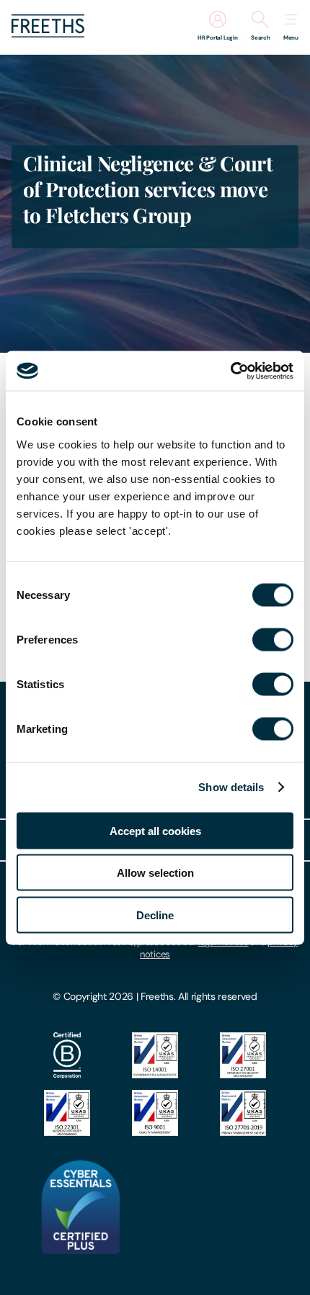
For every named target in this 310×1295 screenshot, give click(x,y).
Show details (231, 787)
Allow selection (155, 873)
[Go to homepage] (48, 33)
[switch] (272, 639)
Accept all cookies (155, 830)
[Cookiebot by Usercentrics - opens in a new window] (230, 370)
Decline (155, 914)
